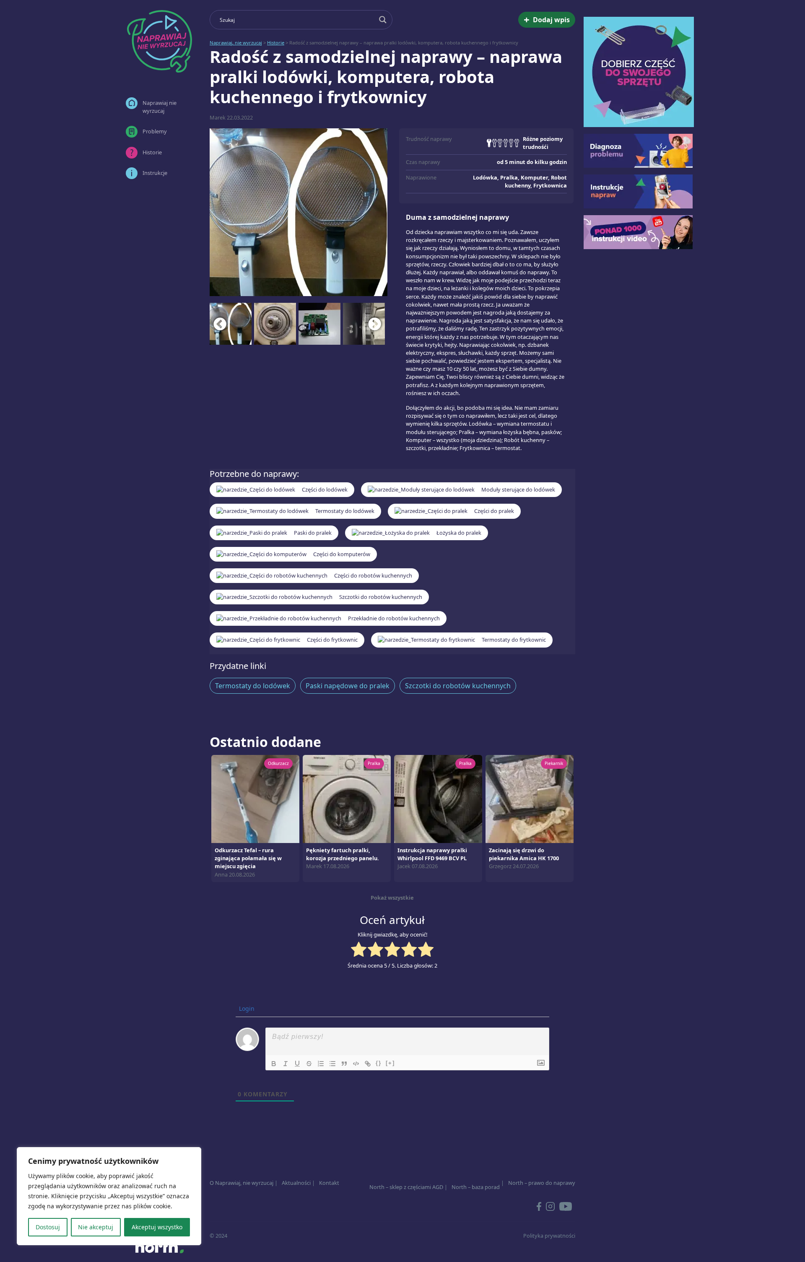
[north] (159, 1247)
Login (245, 1008)
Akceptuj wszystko (157, 1227)
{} (379, 1063)
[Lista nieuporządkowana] (332, 1064)
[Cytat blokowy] (344, 1064)
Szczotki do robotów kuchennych (458, 685)
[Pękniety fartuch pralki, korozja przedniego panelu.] (347, 798)
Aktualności (296, 1183)
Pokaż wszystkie (392, 897)
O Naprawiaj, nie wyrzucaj (241, 1183)
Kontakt (329, 1183)
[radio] (358, 950)
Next (375, 323)
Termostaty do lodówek (252, 685)
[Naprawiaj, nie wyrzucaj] (159, 41)
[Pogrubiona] (274, 1064)
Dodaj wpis (547, 19)
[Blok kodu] (356, 1064)
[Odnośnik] (368, 1064)
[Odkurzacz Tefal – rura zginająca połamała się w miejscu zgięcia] (255, 798)
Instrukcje (155, 173)
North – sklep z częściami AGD (406, 1187)
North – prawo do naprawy (541, 1183)
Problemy (155, 131)
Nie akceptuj (95, 1227)
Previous (220, 323)
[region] (109, 1196)
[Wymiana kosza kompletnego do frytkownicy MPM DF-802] (298, 212)
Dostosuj (48, 1227)
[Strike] (309, 1064)
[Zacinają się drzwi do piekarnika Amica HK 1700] (530, 798)
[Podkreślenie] (297, 1064)
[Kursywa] (285, 1064)
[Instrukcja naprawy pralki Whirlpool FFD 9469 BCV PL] (438, 798)
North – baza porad (476, 1187)
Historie (152, 152)
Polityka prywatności (549, 1235)
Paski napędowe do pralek (348, 685)
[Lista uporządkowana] (321, 1064)
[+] (390, 1063)
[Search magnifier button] (383, 20)
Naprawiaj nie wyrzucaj (160, 106)
